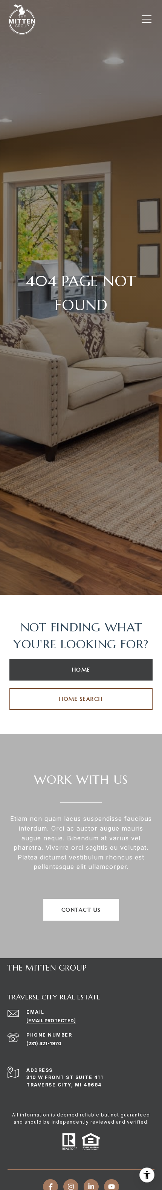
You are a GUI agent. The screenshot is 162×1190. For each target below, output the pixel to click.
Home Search (81, 699)
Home (81, 669)
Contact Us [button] (81, 909)
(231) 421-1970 (43, 1043)
